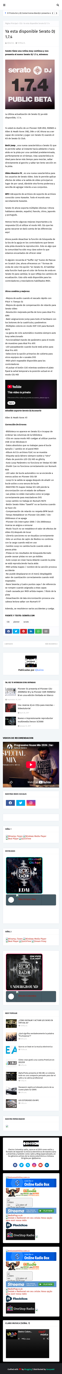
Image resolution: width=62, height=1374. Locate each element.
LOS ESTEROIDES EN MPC (28, 1100)
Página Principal (11, 23)
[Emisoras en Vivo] (31, 1186)
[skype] (28, 1165)
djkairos (10, 43)
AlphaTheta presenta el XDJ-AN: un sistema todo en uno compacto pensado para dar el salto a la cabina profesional (37, 1075)
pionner (16, 622)
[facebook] (10, 803)
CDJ (20, 23)
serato (26, 622)
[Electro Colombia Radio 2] (28, 996)
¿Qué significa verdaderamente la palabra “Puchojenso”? (36, 1034)
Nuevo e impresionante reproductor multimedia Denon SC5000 (35, 720)
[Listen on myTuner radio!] (20, 1202)
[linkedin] (47, 1165)
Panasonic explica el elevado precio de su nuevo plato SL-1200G (36, 1088)
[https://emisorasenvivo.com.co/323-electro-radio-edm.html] (18, 1177)
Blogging (28, 1369)
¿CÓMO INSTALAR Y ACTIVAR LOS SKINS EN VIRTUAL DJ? (35, 1021)
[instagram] (31, 803)
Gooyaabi (50, 1369)
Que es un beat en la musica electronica (35, 1047)
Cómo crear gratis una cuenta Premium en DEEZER (36, 1061)
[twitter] (20, 803)
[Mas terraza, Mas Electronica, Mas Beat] (28, 900)
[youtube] (40, 1165)
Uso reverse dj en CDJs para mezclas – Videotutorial (36, 707)
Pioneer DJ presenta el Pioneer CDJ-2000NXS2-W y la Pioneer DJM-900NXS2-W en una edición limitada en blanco (37, 692)
